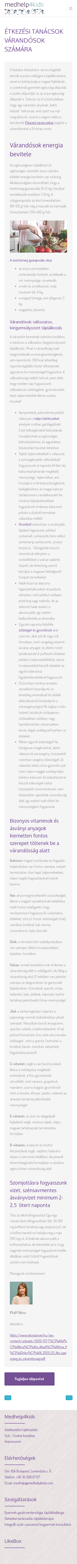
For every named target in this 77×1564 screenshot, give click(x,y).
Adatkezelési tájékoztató (21, 1429)
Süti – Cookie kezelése (20, 1435)
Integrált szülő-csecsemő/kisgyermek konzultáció (38, 1524)
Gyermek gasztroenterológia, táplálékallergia (34, 1512)
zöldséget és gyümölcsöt (35, 630)
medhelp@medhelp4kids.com (33, 1483)
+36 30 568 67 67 (28, 1477)
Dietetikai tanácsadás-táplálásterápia (29, 1518)
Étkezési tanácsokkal (39, 122)
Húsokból (25, 524)
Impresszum (13, 1441)
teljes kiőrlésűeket (47, 418)
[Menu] (70, 8)
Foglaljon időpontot (29, 1379)
